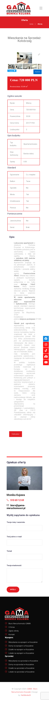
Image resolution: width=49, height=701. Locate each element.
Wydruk (37, 72)
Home (31, 24)
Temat (9, 551)
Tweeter (11, 71)
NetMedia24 (26, 695)
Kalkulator (15, 434)
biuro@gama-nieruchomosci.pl (16, 507)
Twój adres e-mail (14, 537)
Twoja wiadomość (14, 565)
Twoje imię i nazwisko (16, 522)
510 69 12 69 (17, 500)
